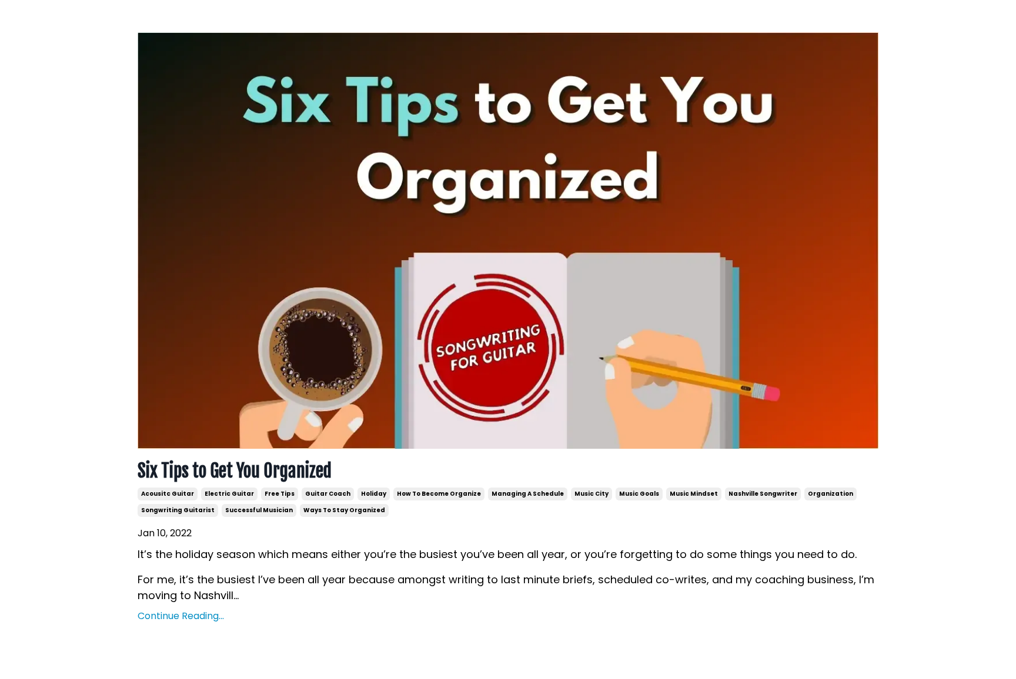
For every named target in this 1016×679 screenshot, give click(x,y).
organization (830, 493)
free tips (280, 493)
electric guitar (229, 493)
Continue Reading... (181, 616)
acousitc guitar (167, 493)
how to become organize (439, 493)
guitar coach (327, 493)
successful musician (259, 510)
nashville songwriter (762, 493)
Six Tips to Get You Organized (235, 471)
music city (591, 493)
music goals (639, 493)
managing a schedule (528, 493)
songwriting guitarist (178, 510)
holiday (373, 493)
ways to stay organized (344, 510)
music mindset (694, 493)
